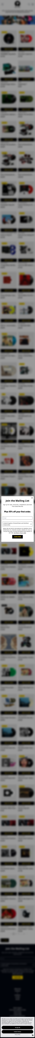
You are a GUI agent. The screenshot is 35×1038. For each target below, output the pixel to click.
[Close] (32, 498)
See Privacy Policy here (20, 533)
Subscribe (17, 537)
